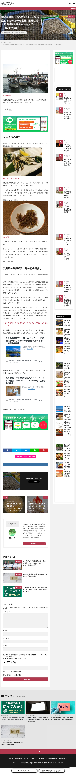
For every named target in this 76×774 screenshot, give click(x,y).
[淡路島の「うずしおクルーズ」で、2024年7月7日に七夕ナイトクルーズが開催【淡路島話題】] (59, 340)
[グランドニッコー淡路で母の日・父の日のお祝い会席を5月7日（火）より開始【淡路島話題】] (59, 465)
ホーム (11, 758)
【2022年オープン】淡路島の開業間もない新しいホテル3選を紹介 (67, 209)
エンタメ (15, 32)
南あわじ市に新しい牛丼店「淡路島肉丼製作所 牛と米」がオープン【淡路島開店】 (67, 162)
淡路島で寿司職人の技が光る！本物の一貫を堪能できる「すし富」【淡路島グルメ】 (67, 391)
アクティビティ (61, 299)
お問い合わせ (63, 758)
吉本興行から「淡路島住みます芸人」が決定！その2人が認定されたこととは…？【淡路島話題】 (35, 563)
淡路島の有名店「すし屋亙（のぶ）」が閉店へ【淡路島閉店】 (67, 101)
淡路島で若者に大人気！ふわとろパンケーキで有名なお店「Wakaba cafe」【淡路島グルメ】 (67, 374)
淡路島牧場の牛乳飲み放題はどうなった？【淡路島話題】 (67, 195)
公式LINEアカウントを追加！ (51, 771)
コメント (6, 612)
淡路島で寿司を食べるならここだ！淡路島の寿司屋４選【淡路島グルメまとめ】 (67, 115)
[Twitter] (16, 450)
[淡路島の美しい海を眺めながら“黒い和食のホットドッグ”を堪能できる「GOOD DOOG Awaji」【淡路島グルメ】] (59, 474)
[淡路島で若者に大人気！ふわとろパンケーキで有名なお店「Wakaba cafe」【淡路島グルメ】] (59, 375)
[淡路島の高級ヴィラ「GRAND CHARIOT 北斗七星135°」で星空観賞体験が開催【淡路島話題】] (59, 323)
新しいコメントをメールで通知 (12, 671)
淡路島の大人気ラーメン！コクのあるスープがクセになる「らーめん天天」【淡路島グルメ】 (67, 416)
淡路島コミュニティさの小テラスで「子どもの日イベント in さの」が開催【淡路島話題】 (67, 424)
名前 (5, 630)
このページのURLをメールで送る (25, 456)
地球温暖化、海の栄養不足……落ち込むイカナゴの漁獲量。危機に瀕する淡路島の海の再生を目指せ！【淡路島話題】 (32, 44)
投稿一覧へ (34, 543)
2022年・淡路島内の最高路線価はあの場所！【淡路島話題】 (35, 575)
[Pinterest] (43, 450)
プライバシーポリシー (30, 758)
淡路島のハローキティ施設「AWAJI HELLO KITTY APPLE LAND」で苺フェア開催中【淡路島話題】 (67, 382)
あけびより (7, 237)
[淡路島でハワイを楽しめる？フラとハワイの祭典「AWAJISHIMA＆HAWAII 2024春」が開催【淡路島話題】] (59, 409)
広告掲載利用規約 (51, 758)
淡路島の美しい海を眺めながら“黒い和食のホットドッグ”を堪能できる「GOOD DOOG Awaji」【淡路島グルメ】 (67, 473)
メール (6, 638)
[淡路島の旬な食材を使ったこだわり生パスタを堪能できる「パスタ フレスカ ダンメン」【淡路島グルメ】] (59, 456)
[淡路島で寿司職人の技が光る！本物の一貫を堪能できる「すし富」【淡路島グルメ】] (59, 392)
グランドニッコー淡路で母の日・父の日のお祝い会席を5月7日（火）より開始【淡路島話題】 (67, 464)
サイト (5, 645)
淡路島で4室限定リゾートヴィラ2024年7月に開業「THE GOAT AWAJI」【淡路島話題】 (67, 365)
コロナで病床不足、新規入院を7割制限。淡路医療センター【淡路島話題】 (62, 718)
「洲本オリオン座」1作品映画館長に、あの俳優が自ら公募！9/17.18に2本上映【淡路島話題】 (38, 719)
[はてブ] (25, 450)
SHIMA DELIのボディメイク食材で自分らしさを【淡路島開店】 (67, 256)
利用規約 (41, 758)
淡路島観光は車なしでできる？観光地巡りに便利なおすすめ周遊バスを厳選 (67, 303)
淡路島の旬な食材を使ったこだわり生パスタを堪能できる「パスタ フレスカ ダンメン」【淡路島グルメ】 (67, 455)
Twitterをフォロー (24, 771)
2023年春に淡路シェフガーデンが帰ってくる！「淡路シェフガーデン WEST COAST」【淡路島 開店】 (67, 288)
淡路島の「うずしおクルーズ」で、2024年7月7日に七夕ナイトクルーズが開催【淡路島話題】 (67, 340)
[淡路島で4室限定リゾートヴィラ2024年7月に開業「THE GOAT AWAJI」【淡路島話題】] (59, 366)
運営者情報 (18, 758)
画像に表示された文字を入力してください (15, 658)
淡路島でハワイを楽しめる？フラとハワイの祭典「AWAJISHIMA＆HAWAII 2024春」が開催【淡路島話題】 (67, 408)
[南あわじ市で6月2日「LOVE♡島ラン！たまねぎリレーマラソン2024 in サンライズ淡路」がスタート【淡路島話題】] (59, 447)
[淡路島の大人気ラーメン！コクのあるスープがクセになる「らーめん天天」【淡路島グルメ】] (59, 417)
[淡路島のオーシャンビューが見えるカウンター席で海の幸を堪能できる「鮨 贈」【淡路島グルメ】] (59, 432)
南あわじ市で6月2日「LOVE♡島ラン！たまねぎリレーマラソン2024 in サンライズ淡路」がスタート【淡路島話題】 (67, 446)
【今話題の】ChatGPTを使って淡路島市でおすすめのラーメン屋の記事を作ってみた (35, 589)
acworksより (7, 95)
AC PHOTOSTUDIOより (11, 178)
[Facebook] (7, 450)
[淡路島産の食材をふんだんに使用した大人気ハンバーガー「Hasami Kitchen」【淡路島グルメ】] (59, 332)
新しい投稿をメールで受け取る (12, 675)
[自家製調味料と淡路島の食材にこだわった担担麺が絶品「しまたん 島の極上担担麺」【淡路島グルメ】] (59, 349)
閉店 (61, 95)
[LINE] (34, 450)
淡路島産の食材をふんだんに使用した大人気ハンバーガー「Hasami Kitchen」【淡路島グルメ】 (67, 331)
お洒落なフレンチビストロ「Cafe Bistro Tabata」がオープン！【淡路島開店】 (67, 242)
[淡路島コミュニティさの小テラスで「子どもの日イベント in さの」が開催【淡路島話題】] (59, 424)
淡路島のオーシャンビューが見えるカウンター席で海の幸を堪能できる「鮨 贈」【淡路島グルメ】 (67, 431)
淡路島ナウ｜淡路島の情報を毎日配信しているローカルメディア (43, 763)
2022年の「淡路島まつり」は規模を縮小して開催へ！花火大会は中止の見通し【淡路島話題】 (67, 148)
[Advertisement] (25, 56)
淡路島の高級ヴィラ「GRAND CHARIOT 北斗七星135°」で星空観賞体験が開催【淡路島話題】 (67, 322)
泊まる (61, 204)
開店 (61, 156)
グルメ (61, 110)
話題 (61, 142)
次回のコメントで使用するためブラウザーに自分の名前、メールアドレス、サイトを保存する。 (25, 655)
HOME (4, 42)
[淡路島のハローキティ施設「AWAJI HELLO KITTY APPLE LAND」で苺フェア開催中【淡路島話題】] (59, 383)
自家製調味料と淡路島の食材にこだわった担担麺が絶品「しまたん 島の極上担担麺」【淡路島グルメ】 (67, 348)
